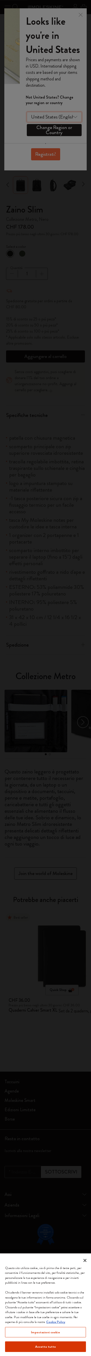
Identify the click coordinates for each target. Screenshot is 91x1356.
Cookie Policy (55, 1321)
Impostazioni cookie (45, 1332)
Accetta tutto (45, 1346)
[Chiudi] (84, 1260)
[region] (45, 1304)
